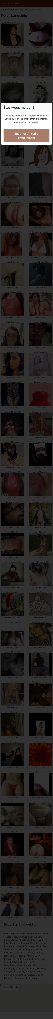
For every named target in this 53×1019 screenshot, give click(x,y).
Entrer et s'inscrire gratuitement (26, 136)
